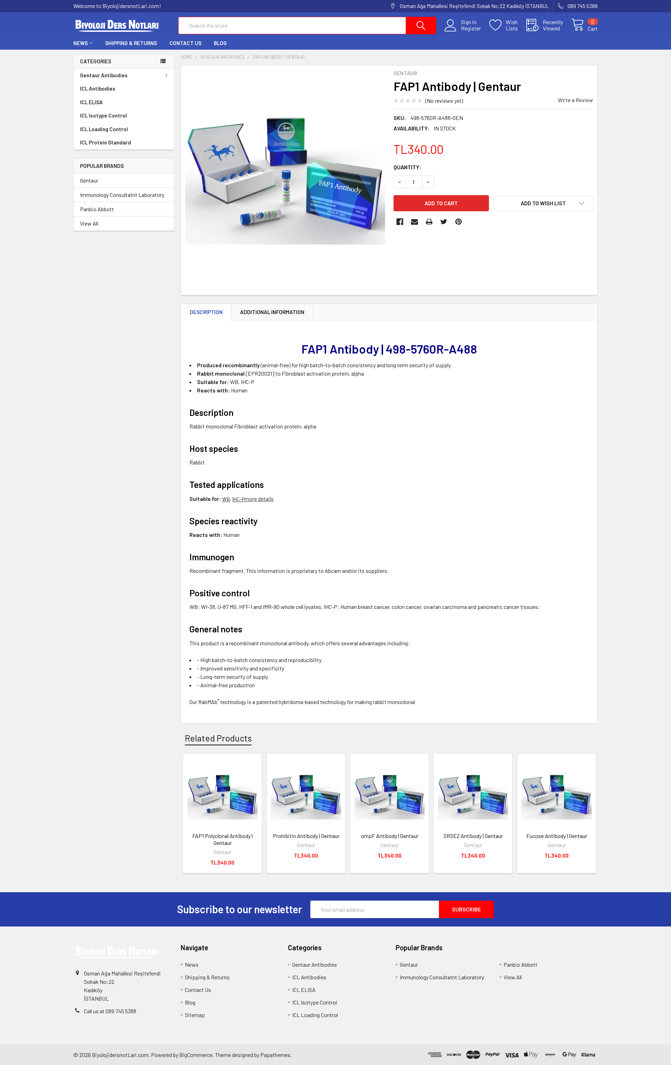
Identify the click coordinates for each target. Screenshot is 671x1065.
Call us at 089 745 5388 (110, 1011)
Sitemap (195, 1014)
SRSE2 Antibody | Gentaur (473, 835)
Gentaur (89, 180)
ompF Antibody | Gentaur (389, 835)
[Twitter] (444, 221)
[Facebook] (400, 221)
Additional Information (272, 312)
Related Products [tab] (218, 738)
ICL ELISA (91, 102)
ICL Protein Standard (105, 142)
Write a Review (575, 100)
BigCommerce (195, 1054)
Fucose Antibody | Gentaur (556, 835)
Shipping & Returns (131, 43)
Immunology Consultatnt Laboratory (122, 194)
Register (471, 28)
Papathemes (275, 1054)
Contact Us (185, 43)
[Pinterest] (458, 221)
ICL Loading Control (104, 129)
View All (89, 223)
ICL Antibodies (97, 88)
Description (206, 312)
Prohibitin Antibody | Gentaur (306, 835)
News (80, 43)
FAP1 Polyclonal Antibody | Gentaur (222, 839)
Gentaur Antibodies (104, 75)
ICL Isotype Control (103, 115)
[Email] (414, 221)
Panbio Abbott (97, 209)
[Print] (429, 221)
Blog (220, 43)
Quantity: (407, 167)
